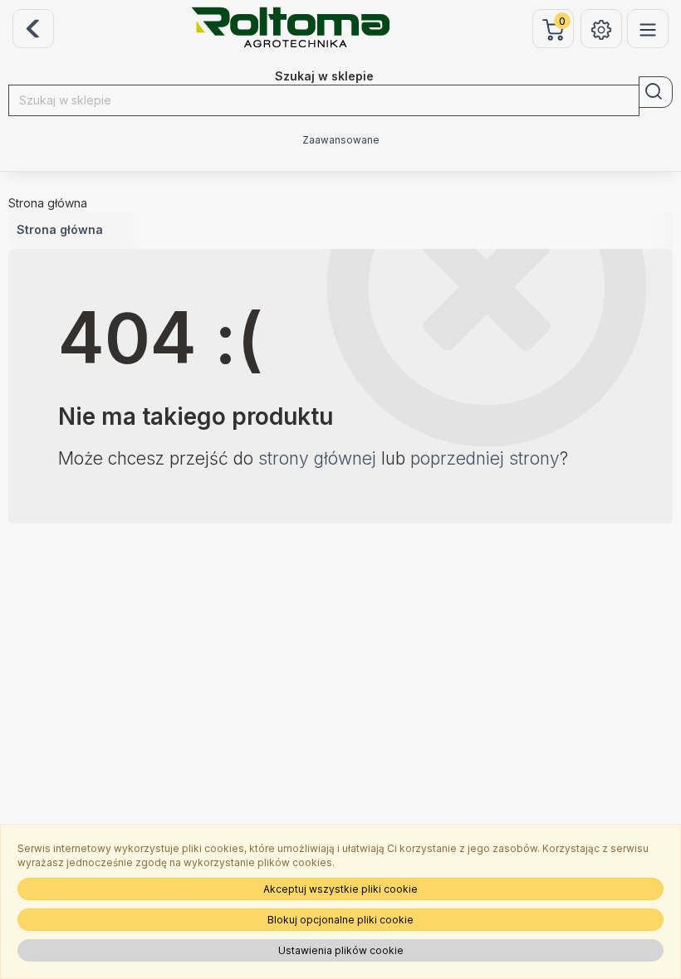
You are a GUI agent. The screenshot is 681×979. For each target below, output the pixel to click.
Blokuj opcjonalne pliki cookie (340, 919)
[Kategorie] (648, 28)
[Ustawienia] (601, 28)
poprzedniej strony (485, 458)
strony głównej (317, 458)
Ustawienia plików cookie (341, 950)
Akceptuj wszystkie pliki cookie (340, 889)
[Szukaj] (656, 92)
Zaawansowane (341, 140)
